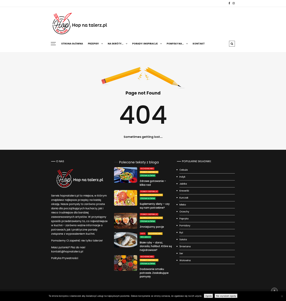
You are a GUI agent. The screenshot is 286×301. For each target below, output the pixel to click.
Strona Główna (148, 175)
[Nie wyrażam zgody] (282, 296)
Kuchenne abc (147, 168)
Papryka (184, 218)
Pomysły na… (175, 43)
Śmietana (185, 246)
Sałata (183, 239)
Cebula (183, 169)
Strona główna (72, 43)
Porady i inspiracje (145, 43)
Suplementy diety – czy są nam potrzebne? (155, 205)
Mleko (182, 204)
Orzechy (184, 211)
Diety (143, 233)
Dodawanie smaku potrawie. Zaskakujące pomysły (154, 272)
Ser (181, 253)
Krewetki (184, 190)
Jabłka (183, 183)
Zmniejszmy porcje (152, 227)
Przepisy (93, 43)
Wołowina (185, 260)
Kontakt (199, 43)
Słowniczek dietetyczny (151, 195)
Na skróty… (115, 43)
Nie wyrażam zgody (226, 296)
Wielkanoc (145, 237)
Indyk (182, 176)
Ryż (181, 232)
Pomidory (184, 225)
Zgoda (208, 296)
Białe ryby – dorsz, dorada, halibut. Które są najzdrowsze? (156, 246)
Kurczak (183, 197)
